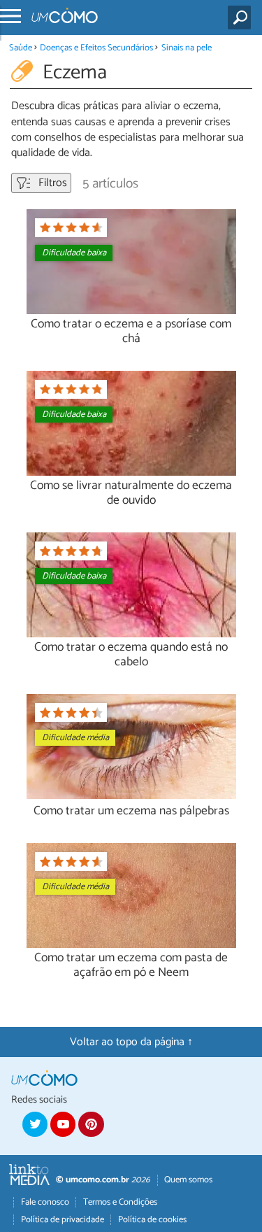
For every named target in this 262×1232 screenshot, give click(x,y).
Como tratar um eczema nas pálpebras (131, 811)
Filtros (51, 183)
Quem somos (188, 1180)
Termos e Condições (120, 1202)
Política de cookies (152, 1220)
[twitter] (35, 1124)
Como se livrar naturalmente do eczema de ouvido (131, 493)
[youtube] (62, 1124)
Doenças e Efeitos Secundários (96, 48)
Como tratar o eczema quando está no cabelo (131, 655)
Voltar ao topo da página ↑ (131, 1042)
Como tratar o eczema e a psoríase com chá (131, 331)
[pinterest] (90, 1124)
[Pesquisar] (242, 17)
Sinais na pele (186, 48)
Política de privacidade (62, 1220)
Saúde (20, 48)
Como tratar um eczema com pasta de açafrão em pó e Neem (131, 965)
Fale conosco (45, 1202)
